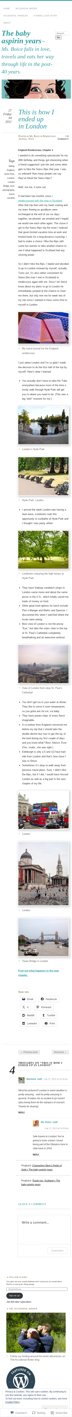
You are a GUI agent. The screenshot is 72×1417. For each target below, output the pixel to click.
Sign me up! (14, 1295)
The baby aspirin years (21, 37)
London (10, 178)
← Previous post (29, 1052)
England (10, 170)
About (7, 23)
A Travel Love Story (45, 15)
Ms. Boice (35, 136)
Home (6, 8)
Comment (57, 1250)
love (12, 186)
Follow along (18, 1277)
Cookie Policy (12, 1402)
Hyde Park (9, 174)
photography (8, 190)
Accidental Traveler (15, 15)
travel (11, 194)
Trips (31, 139)
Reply (21, 1112)
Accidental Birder (26, 8)
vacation (11, 198)
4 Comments (63, 137)
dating (11, 166)
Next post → (60, 1052)
